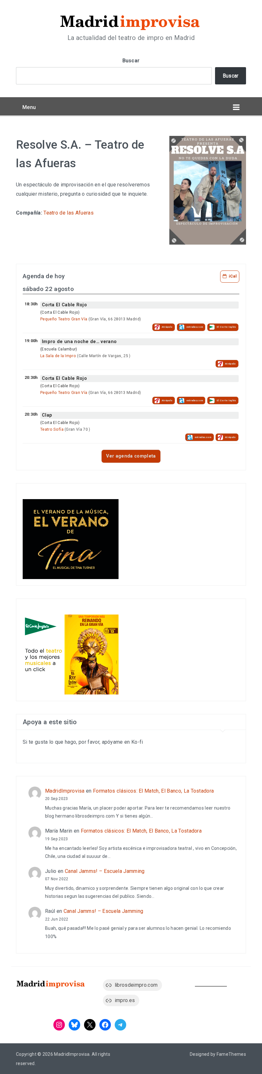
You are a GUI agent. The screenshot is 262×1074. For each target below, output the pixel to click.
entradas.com (194, 326)
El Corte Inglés (226, 326)
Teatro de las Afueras (68, 213)
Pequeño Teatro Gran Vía (63, 319)
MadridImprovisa (65, 791)
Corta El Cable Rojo (64, 305)
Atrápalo (167, 326)
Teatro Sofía (52, 429)
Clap (47, 415)
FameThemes (231, 1054)
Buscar (131, 61)
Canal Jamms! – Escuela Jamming (105, 871)
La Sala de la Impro (58, 356)
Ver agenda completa (131, 456)
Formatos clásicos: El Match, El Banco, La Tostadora (153, 791)
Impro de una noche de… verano (79, 341)
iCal (233, 276)
